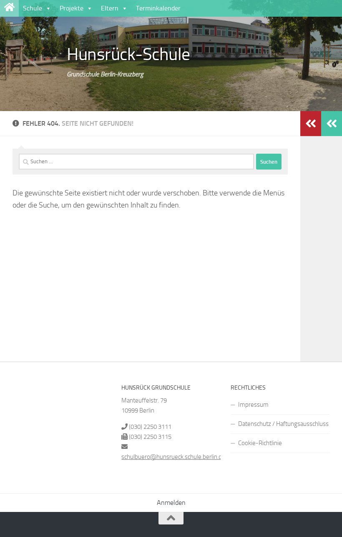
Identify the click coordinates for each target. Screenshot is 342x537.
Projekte (71, 8)
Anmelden (171, 503)
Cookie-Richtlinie (260, 443)
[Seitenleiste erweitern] (331, 123)
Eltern (109, 8)
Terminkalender (158, 8)
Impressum (253, 404)
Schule (32, 8)
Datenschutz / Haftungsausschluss (283, 424)
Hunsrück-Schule (128, 54)
